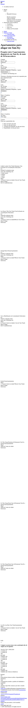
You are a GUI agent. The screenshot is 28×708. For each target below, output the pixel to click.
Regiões (17, 698)
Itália (19, 699)
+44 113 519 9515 (5, 694)
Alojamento (10, 37)
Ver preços (3, 90)
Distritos (21, 698)
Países (2, 697)
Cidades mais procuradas (5, 697)
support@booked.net (15, 694)
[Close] (1, 642)
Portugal (8, 699)
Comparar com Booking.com (9, 73)
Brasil (16, 699)
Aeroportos (12, 698)
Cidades (8, 698)
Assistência (8, 688)
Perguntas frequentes (16, 688)
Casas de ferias (10, 34)
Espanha (12, 699)
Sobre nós (3, 688)
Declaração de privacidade (12, 690)
